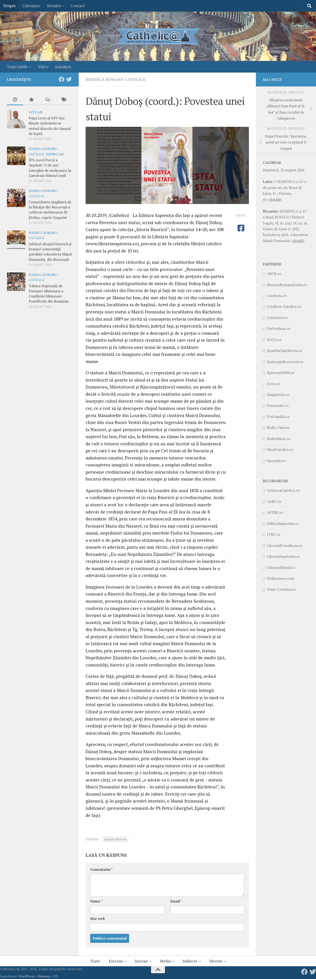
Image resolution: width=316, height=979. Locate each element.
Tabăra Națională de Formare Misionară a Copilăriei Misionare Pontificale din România (48, 293)
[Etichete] (64, 100)
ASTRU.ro (275, 512)
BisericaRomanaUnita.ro (287, 284)
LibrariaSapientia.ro (283, 556)
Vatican (35, 112)
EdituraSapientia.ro (283, 523)
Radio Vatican (278, 427)
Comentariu (101, 869)
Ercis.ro (273, 383)
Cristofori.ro (277, 317)
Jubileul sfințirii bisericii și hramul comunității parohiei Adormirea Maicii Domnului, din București (50, 251)
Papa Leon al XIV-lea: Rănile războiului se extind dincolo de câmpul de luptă (50, 125)
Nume (96, 901)
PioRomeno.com (280, 578)
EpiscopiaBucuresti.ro (285, 361)
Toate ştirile (17, 66)
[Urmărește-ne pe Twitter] (69, 79)
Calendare (31, 5)
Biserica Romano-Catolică (115, 79)
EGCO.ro (274, 339)
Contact (78, 5)
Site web (97, 918)
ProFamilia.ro (278, 416)
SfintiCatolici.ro (280, 449)
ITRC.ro (273, 534)
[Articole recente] (15, 100)
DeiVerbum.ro (278, 328)
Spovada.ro (276, 460)
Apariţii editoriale (115, 839)
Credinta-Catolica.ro (284, 306)
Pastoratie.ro (277, 405)
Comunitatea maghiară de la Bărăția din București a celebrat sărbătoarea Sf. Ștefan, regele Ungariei (50, 209)
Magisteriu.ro (278, 394)
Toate (95, 961)
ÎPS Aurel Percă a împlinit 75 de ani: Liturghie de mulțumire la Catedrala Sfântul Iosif (50, 167)
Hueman (44, 976)
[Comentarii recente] (47, 100)
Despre (9, 5)
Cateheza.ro (277, 295)
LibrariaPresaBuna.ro (284, 545)
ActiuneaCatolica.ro (283, 490)
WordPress (27, 976)
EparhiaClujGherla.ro (284, 350)
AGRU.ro (274, 501)
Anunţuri (63, 66)
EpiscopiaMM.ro (280, 372)
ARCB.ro (274, 273)
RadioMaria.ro (278, 438)
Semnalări (55, 154)
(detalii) (275, 199)
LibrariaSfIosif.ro (281, 567)
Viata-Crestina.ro (281, 589)
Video (43, 66)
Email (176, 901)
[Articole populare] (31, 100)
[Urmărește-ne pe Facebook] (61, 79)
